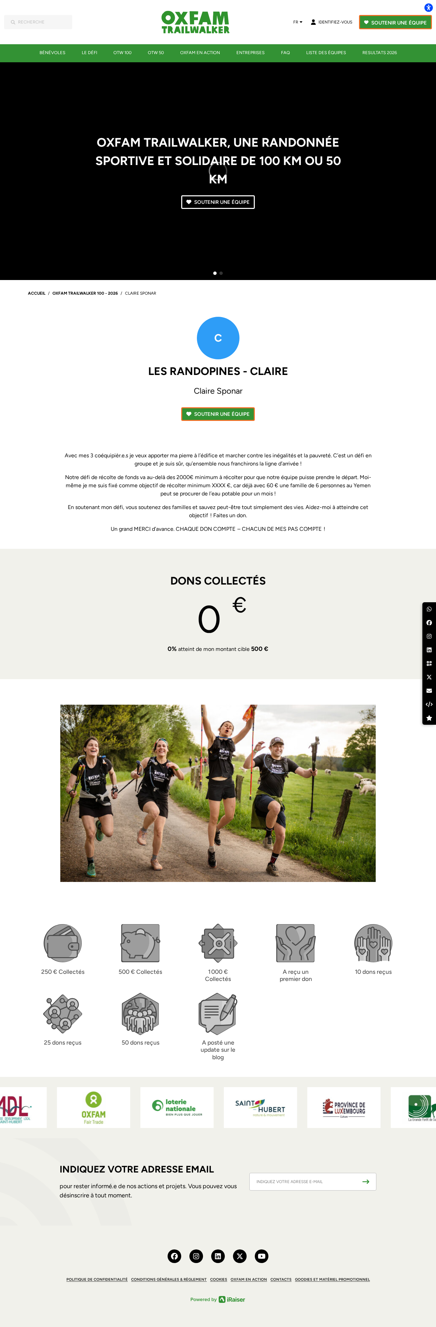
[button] (215, 273)
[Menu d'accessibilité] (428, 7)
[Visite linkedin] (218, 1256)
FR (295, 22)
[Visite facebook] (174, 1256)
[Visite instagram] (196, 1256)
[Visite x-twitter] (240, 1256)
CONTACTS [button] (281, 1279)
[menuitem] (52, 52)
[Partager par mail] (429, 691)
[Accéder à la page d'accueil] (200, 22)
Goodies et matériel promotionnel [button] (332, 1279)
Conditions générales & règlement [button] (169, 1279)
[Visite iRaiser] (218, 1299)
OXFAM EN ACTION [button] (249, 1279)
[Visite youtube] (261, 1256)
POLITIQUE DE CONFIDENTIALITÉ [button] (97, 1279)
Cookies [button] (218, 1279)
